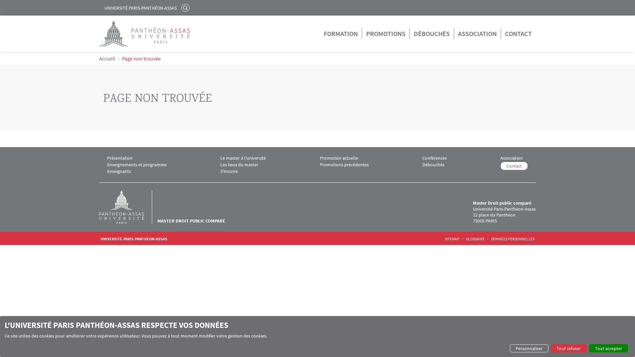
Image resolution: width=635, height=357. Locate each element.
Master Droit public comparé (191, 221)
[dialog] (317, 336)
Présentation (120, 158)
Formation (341, 33)
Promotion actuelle (339, 158)
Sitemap (452, 239)
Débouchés (432, 33)
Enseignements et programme (137, 165)
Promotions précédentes (344, 165)
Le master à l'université (243, 158)
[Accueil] (128, 207)
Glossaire (475, 239)
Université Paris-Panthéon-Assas (141, 8)
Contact (518, 33)
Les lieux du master (239, 165)
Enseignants (119, 171)
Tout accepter (608, 348)
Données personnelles (512, 239)
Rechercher (186, 8)
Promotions (385, 33)
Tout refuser (569, 348)
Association (477, 33)
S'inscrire (229, 171)
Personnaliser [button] (529, 348)
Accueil (107, 58)
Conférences (434, 158)
